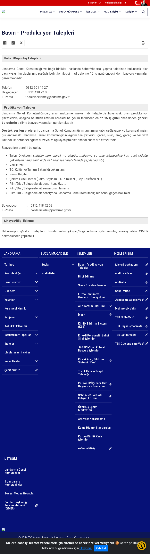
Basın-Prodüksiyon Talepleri (90, 266)
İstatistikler (48, 273)
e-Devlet (92, 3)
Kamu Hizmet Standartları (94, 427)
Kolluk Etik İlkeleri (15, 326)
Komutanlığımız (14, 273)
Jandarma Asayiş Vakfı (130, 299)
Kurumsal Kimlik (15, 308)
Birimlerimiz (12, 282)
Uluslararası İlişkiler (17, 352)
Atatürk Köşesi (124, 273)
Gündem (9, 291)
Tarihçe (9, 264)
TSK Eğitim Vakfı (125, 334)
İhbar (81, 314)
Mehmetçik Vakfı (125, 308)
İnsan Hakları (12, 361)
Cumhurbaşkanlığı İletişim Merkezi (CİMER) (16, 505)
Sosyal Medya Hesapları (20, 493)
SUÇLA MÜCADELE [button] (69, 12)
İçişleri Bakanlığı (113, 3)
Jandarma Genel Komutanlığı (15, 471)
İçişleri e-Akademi (126, 264)
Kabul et (101, 548)
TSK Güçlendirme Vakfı (130, 343)
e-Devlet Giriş (86, 448)
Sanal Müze (122, 291)
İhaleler (9, 343)
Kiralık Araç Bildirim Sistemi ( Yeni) (91, 361)
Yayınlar (9, 299)
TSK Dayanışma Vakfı (128, 326)
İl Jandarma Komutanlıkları (13, 483)
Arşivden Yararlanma (91, 418)
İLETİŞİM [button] (129, 12)
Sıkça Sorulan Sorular (92, 285)
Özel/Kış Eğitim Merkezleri (87, 408)
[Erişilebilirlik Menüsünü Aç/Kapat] (141, 545)
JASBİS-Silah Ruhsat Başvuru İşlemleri (91, 349)
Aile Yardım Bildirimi (91, 306)
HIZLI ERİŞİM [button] (111, 12)
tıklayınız (85, 548)
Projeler (9, 317)
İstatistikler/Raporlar (17, 334)
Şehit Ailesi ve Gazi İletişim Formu (90, 396)
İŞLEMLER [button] (91, 12)
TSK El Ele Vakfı (125, 317)
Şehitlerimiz (12, 370)
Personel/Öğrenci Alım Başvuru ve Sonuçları (92, 385)
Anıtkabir (120, 282)
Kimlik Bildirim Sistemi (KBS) (92, 325)
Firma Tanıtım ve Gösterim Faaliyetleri (91, 296)
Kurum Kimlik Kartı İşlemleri (90, 438)
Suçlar (45, 264)
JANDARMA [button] (46, 12)
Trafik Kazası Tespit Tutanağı (90, 373)
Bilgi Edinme (86, 276)
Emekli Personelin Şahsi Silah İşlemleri (93, 337)
